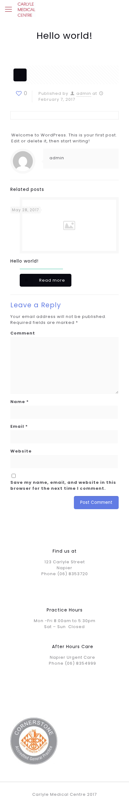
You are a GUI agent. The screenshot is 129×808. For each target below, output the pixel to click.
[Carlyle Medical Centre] (26, 9)
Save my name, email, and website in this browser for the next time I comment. (63, 485)
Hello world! (24, 261)
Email (19, 426)
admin (83, 93)
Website (21, 451)
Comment (22, 333)
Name (19, 402)
